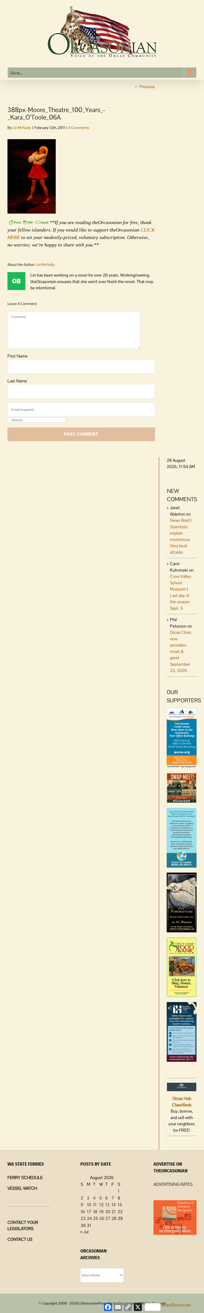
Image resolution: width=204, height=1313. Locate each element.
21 (113, 1211)
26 (101, 1218)
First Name (17, 356)
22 (120, 1211)
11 (95, 1204)
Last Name (17, 381)
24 (89, 1218)
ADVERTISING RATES (173, 1184)
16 (83, 1211)
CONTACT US (19, 1239)
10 (89, 1204)
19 (101, 1211)
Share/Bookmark (176, 1305)
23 (83, 1218)
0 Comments (78, 127)
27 (107, 1218)
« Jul (84, 1232)
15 (120, 1204)
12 (101, 1204)
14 (113, 1204)
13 (107, 1204)
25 (95, 1218)
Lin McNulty (21, 127)
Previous (147, 86)
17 (89, 1211)
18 (95, 1211)
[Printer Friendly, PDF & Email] (28, 222)
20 (107, 1211)
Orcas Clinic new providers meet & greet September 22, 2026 (180, 651)
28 (113, 1218)
